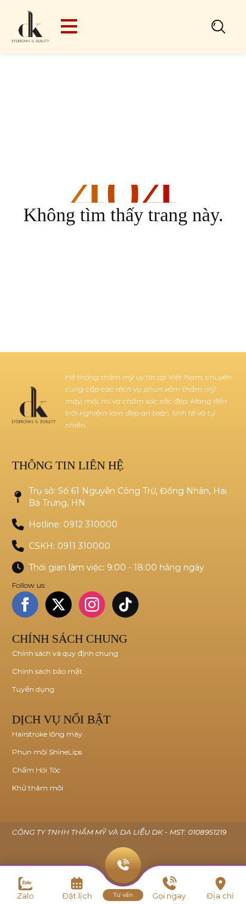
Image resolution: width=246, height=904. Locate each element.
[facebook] (25, 604)
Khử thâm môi (37, 787)
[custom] (125, 604)
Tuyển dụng (33, 689)
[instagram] (92, 604)
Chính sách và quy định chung (65, 653)
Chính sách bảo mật (47, 671)
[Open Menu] (69, 27)
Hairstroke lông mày (47, 733)
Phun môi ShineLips (47, 751)
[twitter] (58, 604)
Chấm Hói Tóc (36, 769)
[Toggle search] (218, 26)
